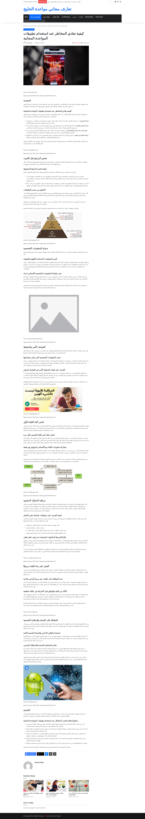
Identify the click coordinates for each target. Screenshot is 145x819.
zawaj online (29, 43)
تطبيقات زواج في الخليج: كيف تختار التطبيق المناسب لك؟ (54, 794)
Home (26, 17)
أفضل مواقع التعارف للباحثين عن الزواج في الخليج (33, 794)
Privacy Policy (89, 17)
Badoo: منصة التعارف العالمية (55, 1)
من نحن (75, 17)
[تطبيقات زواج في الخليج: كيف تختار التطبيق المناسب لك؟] (56, 785)
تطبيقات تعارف (46, 17)
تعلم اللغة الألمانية (66, 17)
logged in (32, 807)
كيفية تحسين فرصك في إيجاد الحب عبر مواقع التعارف (78, 794)
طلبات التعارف (55, 17)
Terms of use (99, 17)
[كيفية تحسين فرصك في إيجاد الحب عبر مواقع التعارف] (79, 785)
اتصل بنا (81, 17)
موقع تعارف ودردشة (35, 17)
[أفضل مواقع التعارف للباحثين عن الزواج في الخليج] (33, 785)
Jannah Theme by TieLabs (54, 816)
